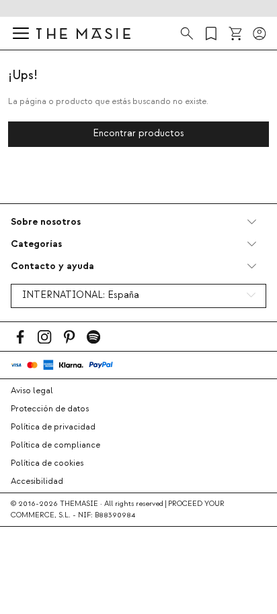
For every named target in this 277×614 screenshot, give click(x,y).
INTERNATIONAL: (80, 295)
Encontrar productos (138, 133)
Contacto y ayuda (52, 266)
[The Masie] (83, 33)
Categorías (36, 244)
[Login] (259, 33)
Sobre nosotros (46, 221)
